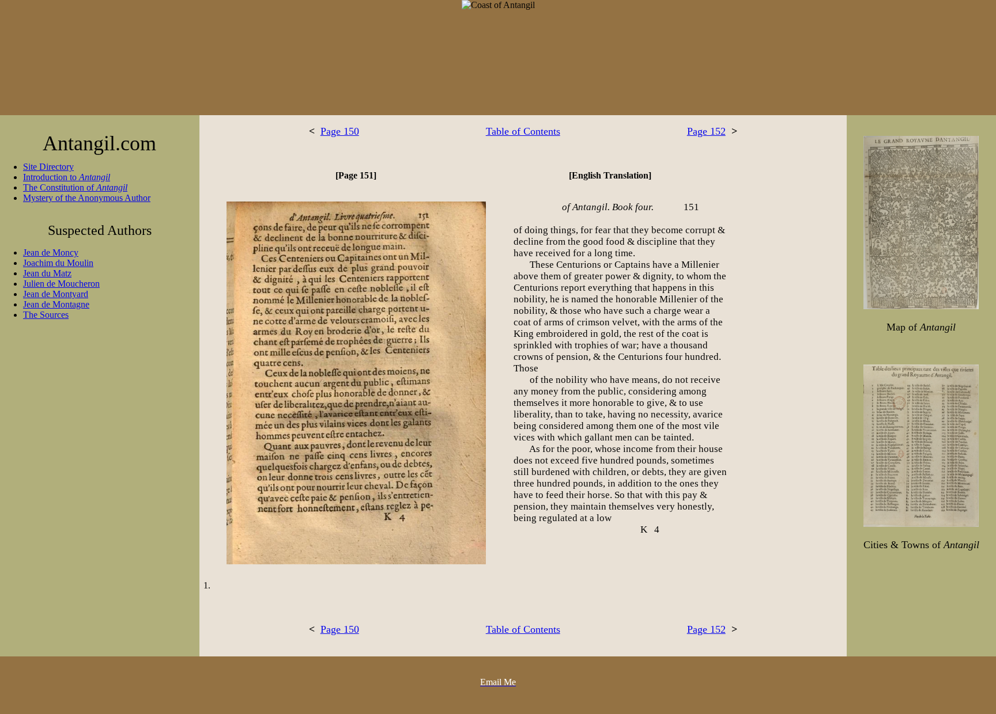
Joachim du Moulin (58, 263)
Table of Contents (523, 131)
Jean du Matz (47, 273)
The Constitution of (75, 187)
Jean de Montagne (56, 304)
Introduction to (66, 177)
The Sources (46, 315)
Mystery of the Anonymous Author (86, 198)
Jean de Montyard (55, 294)
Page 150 (339, 131)
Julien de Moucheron (61, 283)
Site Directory (48, 167)
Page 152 (706, 131)
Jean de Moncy (50, 252)
